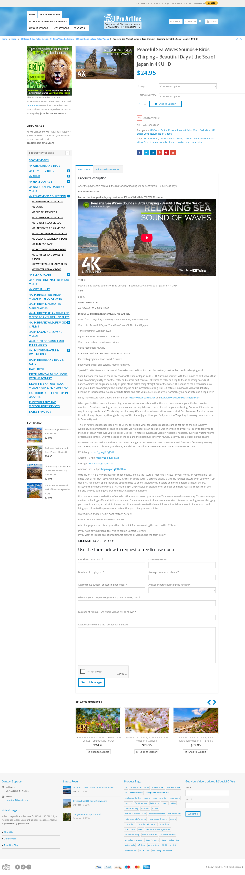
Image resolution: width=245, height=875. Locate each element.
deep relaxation (160, 798)
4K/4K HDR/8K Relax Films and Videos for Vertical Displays (49, 315)
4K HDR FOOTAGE (40, 181)
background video (133, 798)
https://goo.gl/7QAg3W (100, 463)
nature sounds (174, 138)
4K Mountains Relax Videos (49, 233)
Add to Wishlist (152, 117)
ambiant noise (136, 792)
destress (128, 803)
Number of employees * (91, 572)
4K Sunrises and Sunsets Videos (47, 256)
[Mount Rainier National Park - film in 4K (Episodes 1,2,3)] (35, 491)
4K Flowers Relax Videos (47, 217)
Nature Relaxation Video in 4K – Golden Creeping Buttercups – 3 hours (195, 739)
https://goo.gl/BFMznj (108, 457)
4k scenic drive (173, 787)
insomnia (145, 808)
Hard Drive (36, 369)
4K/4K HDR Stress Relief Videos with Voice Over (45, 296)
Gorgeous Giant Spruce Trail (87, 814)
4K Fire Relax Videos (44, 212)
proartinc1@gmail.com (17, 800)
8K (126, 792)
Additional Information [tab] (108, 169)
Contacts (79, 28)
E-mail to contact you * (90, 559)
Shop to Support (167, 103)
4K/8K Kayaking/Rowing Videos (45, 334)
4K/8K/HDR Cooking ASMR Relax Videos (46, 343)
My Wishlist (190, 21)
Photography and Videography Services (44, 404)
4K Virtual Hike (39, 289)
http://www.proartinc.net (142, 397)
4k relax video (151, 138)
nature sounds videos (158, 819)
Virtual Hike (174, 840)
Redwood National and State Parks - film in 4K (56, 449)
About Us (8, 832)
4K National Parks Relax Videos (46, 189)
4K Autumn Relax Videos (47, 201)
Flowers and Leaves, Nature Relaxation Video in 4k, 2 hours (98, 739)
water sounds (130, 850)
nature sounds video (195, 138)
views (164, 840)
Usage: (142, 86)
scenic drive (130, 829)
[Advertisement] (49, 554)
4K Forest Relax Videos (46, 222)
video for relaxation (133, 840)
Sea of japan (151, 142)
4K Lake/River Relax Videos (48, 228)
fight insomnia (141, 803)
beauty (147, 798)
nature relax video (157, 813)
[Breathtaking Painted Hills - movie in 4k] (35, 435)
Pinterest (166, 152)
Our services (10, 838)
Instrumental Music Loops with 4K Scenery (48, 376)
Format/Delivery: (147, 95)
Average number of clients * (163, 572)
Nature (155, 808)
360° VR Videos (39, 160)
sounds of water (168, 142)
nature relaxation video (135, 813)
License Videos (60, 28)
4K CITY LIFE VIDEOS (41, 171)
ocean (173, 819)
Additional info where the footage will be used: (103, 624)
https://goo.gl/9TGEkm (113, 469)
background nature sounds (157, 792)
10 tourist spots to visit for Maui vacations (93, 787)
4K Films (34, 176)
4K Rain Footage (42, 244)
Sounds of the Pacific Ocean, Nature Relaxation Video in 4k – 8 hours (147, 739)
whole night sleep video (162, 850)
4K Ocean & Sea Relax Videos (166, 130)
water (181, 142)
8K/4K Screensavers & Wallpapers (47, 21)
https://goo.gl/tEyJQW (102, 452)
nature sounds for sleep (135, 819)
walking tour (153, 845)
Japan (163, 138)
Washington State (169, 845)
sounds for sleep (132, 834)
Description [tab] (84, 169)
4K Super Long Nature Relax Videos (49, 282)
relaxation (129, 824)
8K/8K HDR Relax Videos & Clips (46, 362)
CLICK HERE (33, 105)
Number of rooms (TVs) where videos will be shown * (107, 611)
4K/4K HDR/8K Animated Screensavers (45, 306)
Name (188, 787)
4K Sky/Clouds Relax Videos (49, 249)
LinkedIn (153, 152)
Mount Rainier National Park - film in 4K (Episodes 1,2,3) (57, 489)
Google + (159, 152)
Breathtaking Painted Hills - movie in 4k (58, 431)
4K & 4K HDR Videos (50, 14)
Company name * (158, 559)
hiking (173, 803)
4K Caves (37, 206)
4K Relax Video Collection (196, 130)
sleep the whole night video (158, 829)
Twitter (146, 152)
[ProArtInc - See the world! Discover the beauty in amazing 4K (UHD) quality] (123, 21)
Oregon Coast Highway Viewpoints (90, 801)
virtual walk (130, 845)
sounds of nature (149, 834)
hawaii (165, 803)
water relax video (195, 142)
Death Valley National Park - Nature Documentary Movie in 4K (58, 470)
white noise (145, 850)
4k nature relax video (139, 787)
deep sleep (175, 798)
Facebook (139, 152)
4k (126, 787)
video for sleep (152, 840)
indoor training (131, 808)
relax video (164, 824)
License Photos (40, 411)
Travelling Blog (11, 845)
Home (32, 14)
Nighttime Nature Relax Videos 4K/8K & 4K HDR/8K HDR (49, 385)
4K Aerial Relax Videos (44, 165)
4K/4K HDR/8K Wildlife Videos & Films (48, 324)
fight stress (154, 803)
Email (173, 152)
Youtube (23, 867)
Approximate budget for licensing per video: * (102, 584)
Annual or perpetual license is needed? (169, 584)
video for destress (168, 834)
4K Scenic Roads (40, 274)
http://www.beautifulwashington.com (180, 397)
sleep (140, 829)
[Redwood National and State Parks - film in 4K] (35, 453)
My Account (176, 21)
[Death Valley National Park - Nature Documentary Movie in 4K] (35, 472)
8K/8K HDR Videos (38, 28)
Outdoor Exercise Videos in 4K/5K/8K (48, 395)
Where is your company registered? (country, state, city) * (109, 597)
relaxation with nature (147, 824)
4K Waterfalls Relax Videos (49, 264)
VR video (141, 845)
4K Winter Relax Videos (46, 269)
